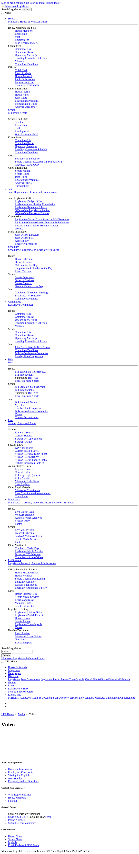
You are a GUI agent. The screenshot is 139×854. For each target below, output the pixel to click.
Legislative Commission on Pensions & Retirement (42, 222)
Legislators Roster (24, 599)
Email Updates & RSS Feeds (23, 845)
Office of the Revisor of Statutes (32, 213)
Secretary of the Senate (27, 158)
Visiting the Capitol (18, 775)
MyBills (19, 405)
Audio (31, 511)
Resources (27, 691)
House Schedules (24, 259)
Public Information (25, 79)
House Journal (22, 91)
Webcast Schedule (24, 514)
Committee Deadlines (26, 64)
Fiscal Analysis (23, 73)
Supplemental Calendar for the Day (34, 268)
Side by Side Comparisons (29, 356)
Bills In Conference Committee (31, 353)
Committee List (23, 49)
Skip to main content (12, 2)
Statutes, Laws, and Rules (22, 423)
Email (48, 816)
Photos (18, 523)
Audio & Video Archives (28, 517)
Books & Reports (17, 667)
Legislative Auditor (25, 581)
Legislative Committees (20, 304)
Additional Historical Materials (113, 679)
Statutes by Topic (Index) (28, 438)
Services (74, 697)
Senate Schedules (24, 277)
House (11, 18)
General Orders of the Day (29, 286)
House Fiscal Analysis (27, 572)
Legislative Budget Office (29, 201)
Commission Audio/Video (29, 557)
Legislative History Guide (29, 612)
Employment (22, 39)
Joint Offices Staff (24, 237)
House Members (24, 30)
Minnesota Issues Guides (28, 636)
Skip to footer (53, 2)
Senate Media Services (27, 539)
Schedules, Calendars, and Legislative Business (33, 249)
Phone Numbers (16, 819)
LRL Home (7, 714)
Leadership (21, 33)
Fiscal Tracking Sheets (27, 380)
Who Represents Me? (26, 42)
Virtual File (91, 679)
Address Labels (23, 182)
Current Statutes (23, 435)
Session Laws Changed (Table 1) (32, 459)
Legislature (14, 679)
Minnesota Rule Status (27, 481)
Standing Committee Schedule (31, 58)
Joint (10, 189)
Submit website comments (22, 823)
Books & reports (24, 642)
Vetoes (18, 414)
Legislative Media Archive (29, 551)
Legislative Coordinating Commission (35, 204)
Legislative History (18, 688)
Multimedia (14, 499)
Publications (14, 560)
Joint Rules (21, 97)
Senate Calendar (23, 283)
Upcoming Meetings (26, 55)
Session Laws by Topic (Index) (31, 453)
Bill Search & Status (26, 402)
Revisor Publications (26, 584)
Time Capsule (76, 679)
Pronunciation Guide (26, 103)
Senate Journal (23, 170)
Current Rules (22, 472)
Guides (12, 682)
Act (36, 377)
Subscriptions (22, 185)
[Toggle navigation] (2, 13)
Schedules (13, 246)
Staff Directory (61, 697)
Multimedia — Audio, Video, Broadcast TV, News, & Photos (41, 502)
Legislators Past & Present (29, 615)
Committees (14, 301)
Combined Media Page (27, 548)
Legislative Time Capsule (28, 624)
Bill (30, 377)
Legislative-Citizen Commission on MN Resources (42, 219)
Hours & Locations (42, 697)
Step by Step (15, 691)
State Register (22, 484)
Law (10, 420)
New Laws (21, 639)
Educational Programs (26, 100)
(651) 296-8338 (16, 816)
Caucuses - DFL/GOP (27, 85)
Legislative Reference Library (31, 207)
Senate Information (25, 606)
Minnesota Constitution (27, 490)
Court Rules (21, 496)
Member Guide (23, 603)
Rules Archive (22, 478)
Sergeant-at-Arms (24, 82)
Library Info (14, 694)
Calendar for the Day (26, 265)
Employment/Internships (21, 772)
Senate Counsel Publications (30, 578)
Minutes (19, 61)
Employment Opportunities (120, 697)
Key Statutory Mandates (92, 697)
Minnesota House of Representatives (27, 21)
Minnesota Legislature (17, 6)
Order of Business (24, 262)
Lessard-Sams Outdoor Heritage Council (36, 225)
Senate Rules (22, 173)
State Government (30, 679)
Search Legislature (11, 9)
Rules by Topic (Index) (27, 475)
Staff (17, 36)
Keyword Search (24, 432)
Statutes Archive (23, 441)
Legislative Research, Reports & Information (32, 563)
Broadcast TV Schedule (28, 295)
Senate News (15, 839)
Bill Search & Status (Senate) (30, 386)
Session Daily (22, 520)
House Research (23, 76)
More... (19, 228)
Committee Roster (24, 52)
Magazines (14, 670)
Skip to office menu (34, 2)
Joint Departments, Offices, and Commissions (32, 192)
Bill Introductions (24, 374)
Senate (11, 109)
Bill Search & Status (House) (30, 371)
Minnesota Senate (17, 112)
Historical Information (20, 769)
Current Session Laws (26, 417)
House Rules (22, 94)
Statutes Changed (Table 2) (29, 462)
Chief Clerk (21, 70)
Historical (13, 676)
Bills (10, 359)
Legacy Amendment (26, 243)
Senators (19, 122)
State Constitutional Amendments (33, 493)
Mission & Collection (19, 697)
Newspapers (14, 673)
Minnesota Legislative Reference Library (23, 658)
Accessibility (22, 240)
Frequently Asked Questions (23, 781)
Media (21, 714)
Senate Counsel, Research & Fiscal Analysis (38, 161)
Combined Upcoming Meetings (32, 292)
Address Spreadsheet (26, 106)
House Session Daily (26, 593)
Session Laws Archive (27, 456)
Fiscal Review (22, 633)
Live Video (21, 511)
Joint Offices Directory (27, 234)
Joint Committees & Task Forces (32, 347)
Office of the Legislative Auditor (32, 210)
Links (11, 685)
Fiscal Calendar (23, 271)
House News (15, 836)
